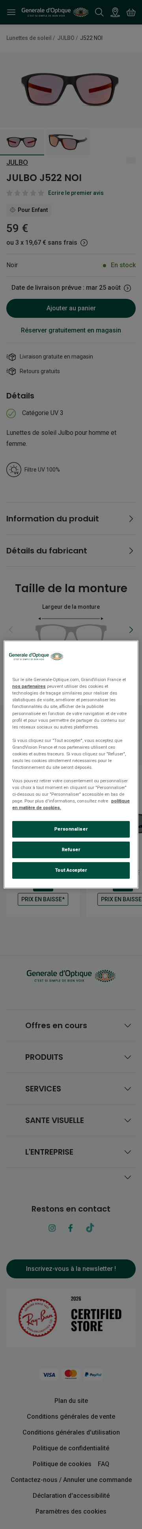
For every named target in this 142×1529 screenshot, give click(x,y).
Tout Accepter (71, 870)
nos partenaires (29, 686)
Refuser (71, 849)
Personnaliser (71, 829)
